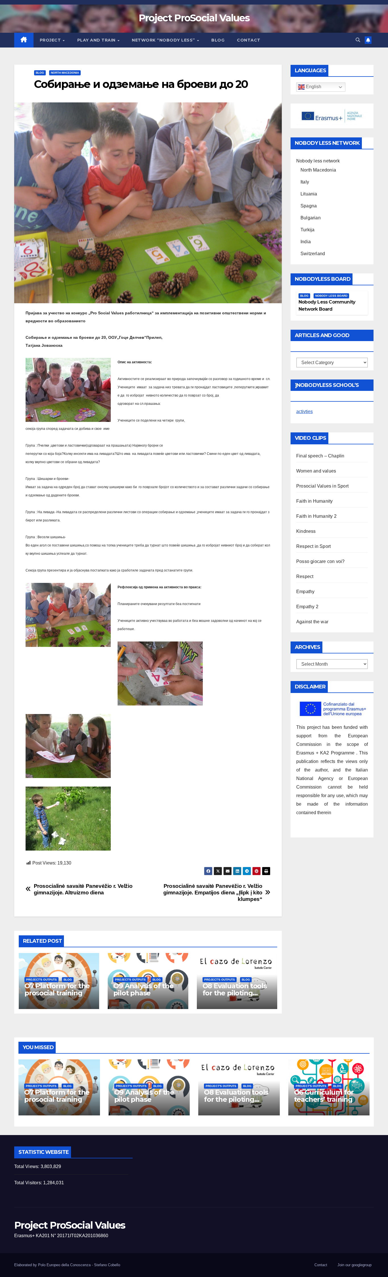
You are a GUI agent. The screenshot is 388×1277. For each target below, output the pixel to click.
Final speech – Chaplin (320, 455)
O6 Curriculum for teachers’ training (324, 1095)
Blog (217, 40)
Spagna (309, 205)
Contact (248, 40)
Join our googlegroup (354, 1265)
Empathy (305, 591)
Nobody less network (318, 160)
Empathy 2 (307, 606)
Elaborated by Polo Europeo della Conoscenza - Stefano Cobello (67, 1265)
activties (304, 411)
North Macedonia (65, 72)
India (306, 241)
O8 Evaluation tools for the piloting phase (235, 993)
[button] (358, 40)
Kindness (306, 531)
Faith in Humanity (314, 501)
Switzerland (313, 253)
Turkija (307, 229)
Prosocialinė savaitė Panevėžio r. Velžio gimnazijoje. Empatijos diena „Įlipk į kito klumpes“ (212, 892)
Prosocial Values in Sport (322, 486)
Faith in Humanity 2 (316, 516)
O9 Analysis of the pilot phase (143, 989)
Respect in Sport (313, 546)
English (313, 86)
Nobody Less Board (331, 295)
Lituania (309, 193)
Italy (305, 182)
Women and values (316, 471)
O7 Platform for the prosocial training (57, 989)
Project (51, 40)
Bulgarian (311, 217)
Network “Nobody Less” (164, 40)
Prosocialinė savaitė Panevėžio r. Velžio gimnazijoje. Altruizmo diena (83, 889)
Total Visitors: (28, 1182)
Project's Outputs (41, 979)
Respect (304, 576)
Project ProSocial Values (194, 18)
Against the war (312, 621)
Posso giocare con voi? (320, 561)
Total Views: (27, 1166)
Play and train (97, 40)
